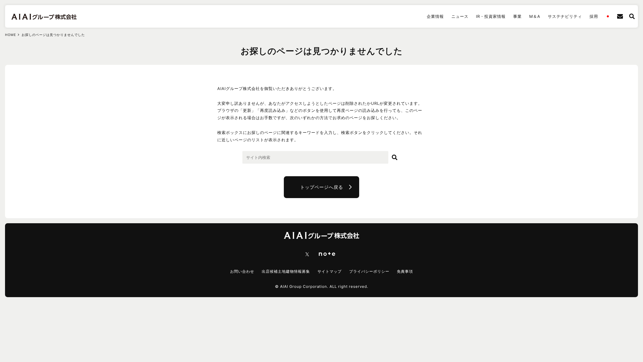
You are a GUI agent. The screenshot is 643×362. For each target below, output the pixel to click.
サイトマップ (329, 271)
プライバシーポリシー (369, 271)
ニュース (459, 16)
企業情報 (435, 16)
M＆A (534, 16)
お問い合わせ (242, 271)
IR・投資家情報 (491, 16)
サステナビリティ (565, 16)
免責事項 (405, 271)
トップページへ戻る (321, 187)
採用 (594, 16)
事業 (517, 16)
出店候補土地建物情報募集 (286, 271)
